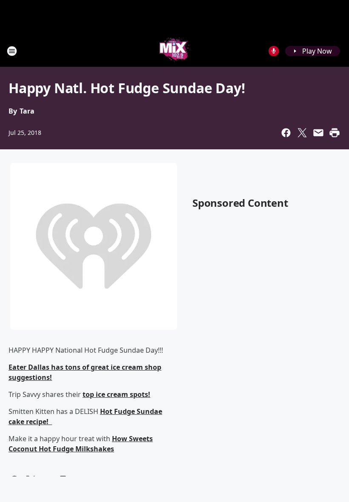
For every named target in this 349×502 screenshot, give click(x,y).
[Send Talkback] (274, 51)
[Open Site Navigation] (12, 51)
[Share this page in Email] (318, 133)
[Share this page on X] (302, 133)
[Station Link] (174, 51)
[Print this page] (334, 133)
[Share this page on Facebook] (286, 133)
